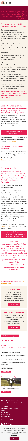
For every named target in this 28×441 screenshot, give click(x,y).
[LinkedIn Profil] (2, 424)
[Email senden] (11, 424)
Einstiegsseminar (5, 226)
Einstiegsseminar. (6, 160)
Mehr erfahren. (14, 304)
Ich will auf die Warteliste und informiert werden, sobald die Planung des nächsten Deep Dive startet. (15, 234)
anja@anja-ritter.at (6, 416)
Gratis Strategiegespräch (9, 336)
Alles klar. (14, 438)
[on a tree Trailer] (11, 381)
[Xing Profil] (4, 424)
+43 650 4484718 (5, 414)
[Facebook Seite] (6, 424)
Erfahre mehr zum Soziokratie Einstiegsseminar (14, 132)
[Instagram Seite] (9, 424)
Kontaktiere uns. (12, 141)
